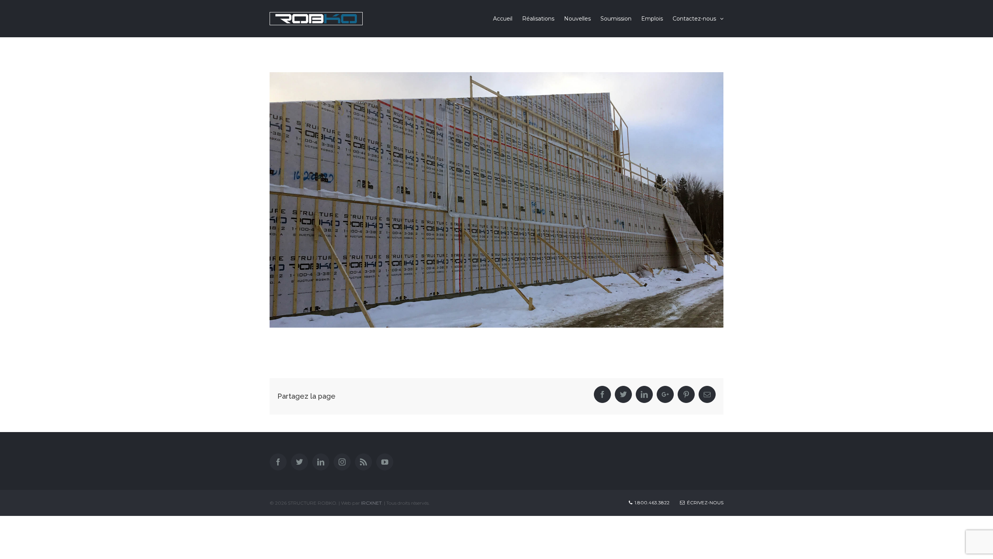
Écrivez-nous (704, 502)
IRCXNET (371, 503)
